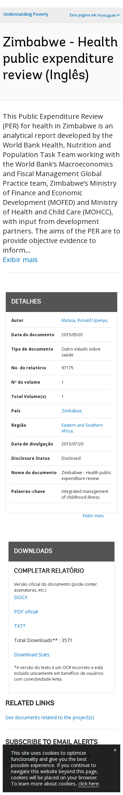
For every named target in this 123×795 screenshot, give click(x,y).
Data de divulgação (32, 444)
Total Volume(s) (28, 396)
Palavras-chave (28, 491)
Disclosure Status (30, 458)
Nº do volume (25, 382)
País (15, 411)
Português (107, 15)
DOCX (20, 597)
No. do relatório (28, 368)
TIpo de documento (32, 349)
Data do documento (32, 335)
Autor (17, 320)
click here (88, 783)
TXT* (20, 626)
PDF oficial (26, 611)
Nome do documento (34, 472)
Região (18, 425)
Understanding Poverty (25, 14)
